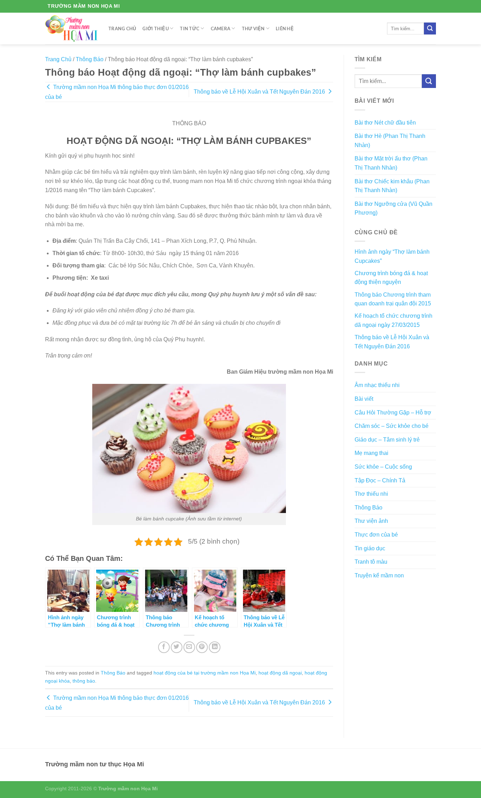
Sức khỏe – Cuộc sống (383, 467)
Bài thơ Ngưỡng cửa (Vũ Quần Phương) (393, 208)
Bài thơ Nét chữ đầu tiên (385, 123)
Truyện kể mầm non (379, 575)
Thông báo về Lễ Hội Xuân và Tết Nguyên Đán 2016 (260, 92)
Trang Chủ (122, 28)
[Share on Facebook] (164, 647)
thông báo (84, 681)
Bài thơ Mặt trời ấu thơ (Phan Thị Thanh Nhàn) (391, 163)
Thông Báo (90, 59)
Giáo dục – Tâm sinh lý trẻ (387, 440)
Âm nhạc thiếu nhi (377, 385)
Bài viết (364, 399)
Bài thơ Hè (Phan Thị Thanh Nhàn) (390, 140)
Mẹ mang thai (371, 453)
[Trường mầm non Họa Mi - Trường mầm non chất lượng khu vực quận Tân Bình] (71, 28)
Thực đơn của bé (376, 535)
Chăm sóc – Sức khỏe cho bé (392, 426)
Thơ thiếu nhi (371, 494)
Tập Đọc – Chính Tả (380, 480)
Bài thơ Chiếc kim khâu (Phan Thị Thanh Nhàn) (392, 186)
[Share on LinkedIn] (214, 647)
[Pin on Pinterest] (202, 647)
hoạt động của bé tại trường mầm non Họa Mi (205, 673)
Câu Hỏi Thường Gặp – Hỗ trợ (393, 413)
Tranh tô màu (371, 562)
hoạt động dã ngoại (280, 673)
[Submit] (430, 28)
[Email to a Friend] (189, 647)
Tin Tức (189, 28)
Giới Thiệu (155, 28)
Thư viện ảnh (371, 521)
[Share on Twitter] (176, 647)
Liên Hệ (285, 28)
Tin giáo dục (370, 548)
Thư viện (253, 28)
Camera (221, 28)
